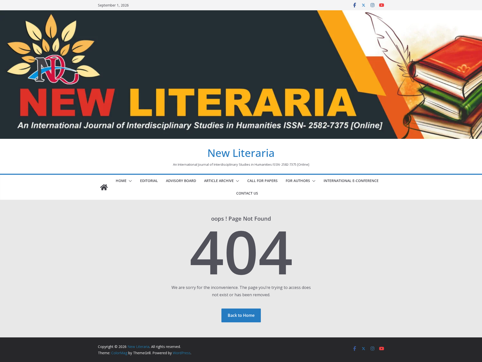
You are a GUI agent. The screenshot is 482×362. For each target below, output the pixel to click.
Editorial (149, 180)
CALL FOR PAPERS (262, 180)
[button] (129, 181)
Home (121, 180)
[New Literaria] (104, 187)
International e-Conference (351, 180)
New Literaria (241, 153)
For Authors (298, 180)
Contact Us (247, 193)
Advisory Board (181, 180)
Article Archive (219, 180)
